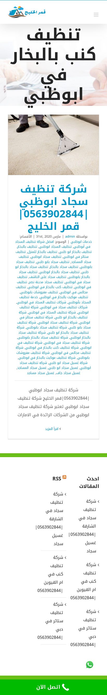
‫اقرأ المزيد (52, 429)
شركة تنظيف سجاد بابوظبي (46, 327)
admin (70, 236)
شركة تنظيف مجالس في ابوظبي (53, 350)
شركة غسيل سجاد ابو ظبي (68, 363)
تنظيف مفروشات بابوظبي (39, 292)
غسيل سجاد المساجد (31, 367)
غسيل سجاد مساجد (40, 373)
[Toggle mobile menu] (96, 14)
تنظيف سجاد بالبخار (64, 267)
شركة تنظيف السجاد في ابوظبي (52, 312)
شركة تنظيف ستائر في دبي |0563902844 (53, 620)
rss (56, 479)
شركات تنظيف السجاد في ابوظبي (41, 302)
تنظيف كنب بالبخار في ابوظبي (50, 287)
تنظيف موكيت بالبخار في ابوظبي (64, 297)
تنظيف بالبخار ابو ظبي (75, 251)
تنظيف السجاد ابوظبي (55, 246)
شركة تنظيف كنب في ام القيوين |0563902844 (53, 574)
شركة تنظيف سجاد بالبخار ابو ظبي (53, 330)
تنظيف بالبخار (27, 246)
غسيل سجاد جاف (68, 373)
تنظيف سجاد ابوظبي (46, 256)
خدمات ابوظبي (81, 241)
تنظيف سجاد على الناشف (47, 277)
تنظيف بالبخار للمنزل (42, 251)
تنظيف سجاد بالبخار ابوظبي (59, 272)
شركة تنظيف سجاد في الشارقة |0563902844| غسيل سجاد (53, 519)
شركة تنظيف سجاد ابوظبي (57, 322)
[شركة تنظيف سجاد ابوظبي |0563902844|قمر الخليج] (53, 145)
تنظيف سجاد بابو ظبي (52, 262)
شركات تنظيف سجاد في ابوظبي (64, 307)
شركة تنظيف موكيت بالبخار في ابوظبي (47, 357)
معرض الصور (47, 145)
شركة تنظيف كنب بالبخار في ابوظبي (52, 347)
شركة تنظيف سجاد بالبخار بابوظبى (43, 337)
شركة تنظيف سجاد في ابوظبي (67, 342)
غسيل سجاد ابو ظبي (63, 367)
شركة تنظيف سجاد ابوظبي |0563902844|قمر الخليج (60, 145)
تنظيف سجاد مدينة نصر (46, 282)
